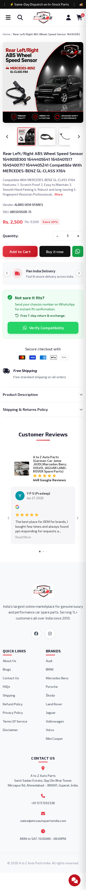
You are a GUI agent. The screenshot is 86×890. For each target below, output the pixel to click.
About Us (9, 661)
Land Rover (54, 704)
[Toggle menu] (8, 17)
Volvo (50, 730)
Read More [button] (23, 537)
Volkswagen (55, 721)
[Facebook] (36, 634)
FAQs (6, 686)
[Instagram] (50, 634)
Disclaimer (10, 730)
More (59, 194)
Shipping (9, 695)
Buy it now (55, 251)
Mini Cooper (54, 738)
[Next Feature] (79, 273)
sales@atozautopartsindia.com (43, 821)
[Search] (20, 17)
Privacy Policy (13, 712)
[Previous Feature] (7, 273)
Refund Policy (13, 704)
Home (6, 34)
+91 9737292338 (43, 803)
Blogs (7, 669)
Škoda (50, 695)
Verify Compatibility (46, 327)
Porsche (52, 686)
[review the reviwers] (17, 508)
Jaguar (50, 712)
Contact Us (11, 678)
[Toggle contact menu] (74, 880)
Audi (49, 661)
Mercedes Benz (57, 678)
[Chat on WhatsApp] (77, 251)
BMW (49, 669)
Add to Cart (20, 251)
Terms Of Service (15, 721)
